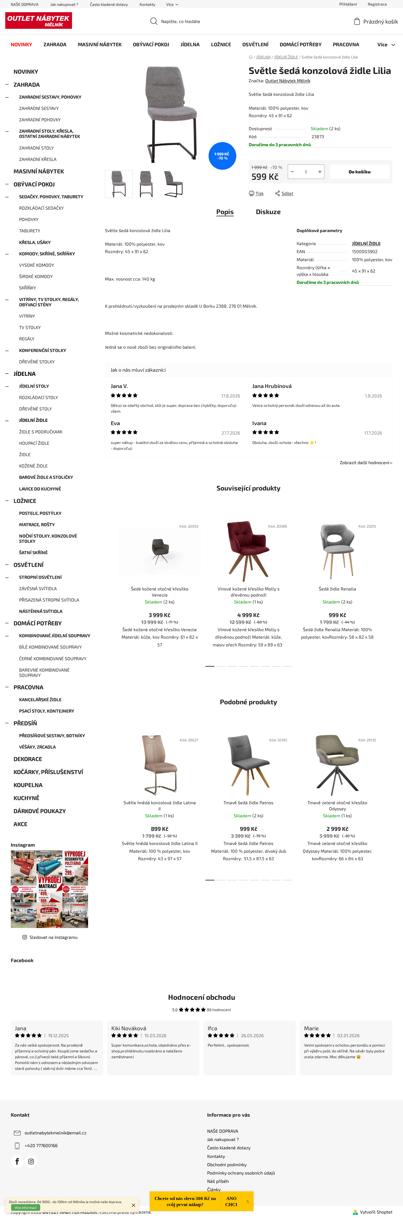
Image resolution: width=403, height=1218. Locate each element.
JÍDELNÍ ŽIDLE (33, 420)
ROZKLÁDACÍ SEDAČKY (41, 207)
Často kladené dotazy (109, 4)
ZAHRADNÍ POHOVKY (40, 119)
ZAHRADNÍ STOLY (36, 147)
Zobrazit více (202, 1087)
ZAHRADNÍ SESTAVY (39, 108)
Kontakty (147, 4)
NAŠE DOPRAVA (24, 4)
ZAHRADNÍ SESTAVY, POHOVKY (50, 96)
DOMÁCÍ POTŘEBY (38, 623)
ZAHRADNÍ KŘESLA (38, 159)
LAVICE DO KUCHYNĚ (40, 488)
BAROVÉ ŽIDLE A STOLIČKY (46, 477)
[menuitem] (21, 44)
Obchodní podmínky (227, 1164)
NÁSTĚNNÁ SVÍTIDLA (40, 611)
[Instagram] (31, 1161)
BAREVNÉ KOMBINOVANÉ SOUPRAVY (44, 672)
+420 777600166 (41, 1145)
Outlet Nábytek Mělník (287, 80)
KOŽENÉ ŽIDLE (33, 465)
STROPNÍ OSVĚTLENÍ (40, 577)
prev (109, 591)
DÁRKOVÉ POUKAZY (40, 810)
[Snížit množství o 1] (292, 172)
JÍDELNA (25, 373)
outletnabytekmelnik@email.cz (55, 1132)
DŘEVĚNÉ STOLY (35, 408)
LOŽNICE (25, 500)
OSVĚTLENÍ (28, 564)
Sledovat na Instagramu (54, 937)
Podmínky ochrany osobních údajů (241, 1172)
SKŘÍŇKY (27, 287)
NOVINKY (26, 71)
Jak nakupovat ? (64, 4)
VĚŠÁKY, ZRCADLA (37, 746)
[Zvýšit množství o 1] (320, 172)
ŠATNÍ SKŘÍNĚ (33, 552)
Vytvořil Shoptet (376, 1211)
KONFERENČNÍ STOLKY (42, 350)
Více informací (26, 1207)
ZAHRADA (27, 84)
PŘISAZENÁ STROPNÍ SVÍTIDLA (49, 599)
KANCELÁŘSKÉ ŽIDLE (40, 699)
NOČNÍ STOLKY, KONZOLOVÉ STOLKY (48, 538)
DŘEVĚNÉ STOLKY (37, 361)
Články (213, 1189)
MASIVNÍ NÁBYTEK (39, 171)
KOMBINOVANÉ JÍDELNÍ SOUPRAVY (54, 635)
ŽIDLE (24, 454)
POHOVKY (28, 219)
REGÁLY (26, 338)
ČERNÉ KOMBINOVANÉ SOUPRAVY (52, 658)
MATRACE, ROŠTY (37, 524)
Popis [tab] (225, 211)
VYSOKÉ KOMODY (36, 265)
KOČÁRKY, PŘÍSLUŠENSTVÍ (48, 771)
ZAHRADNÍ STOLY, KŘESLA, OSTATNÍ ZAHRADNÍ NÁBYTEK (49, 133)
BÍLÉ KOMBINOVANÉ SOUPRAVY (50, 646)
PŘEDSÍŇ (25, 723)
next (388, 591)
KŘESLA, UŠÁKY (35, 242)
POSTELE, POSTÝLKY (40, 513)
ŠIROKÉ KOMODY (36, 276)
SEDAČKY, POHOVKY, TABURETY (51, 196)
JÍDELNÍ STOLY (34, 386)
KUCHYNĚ (26, 797)
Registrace (377, 4)
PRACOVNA (28, 686)
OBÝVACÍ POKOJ (34, 184)
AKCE (20, 823)
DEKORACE (28, 758)
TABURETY (29, 230)
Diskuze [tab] (268, 211)
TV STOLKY (30, 327)
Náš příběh (218, 1181)
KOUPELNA (28, 784)
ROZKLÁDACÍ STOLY (38, 397)
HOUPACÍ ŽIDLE (34, 443)
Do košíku (360, 171)
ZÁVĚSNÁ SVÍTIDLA (38, 588)
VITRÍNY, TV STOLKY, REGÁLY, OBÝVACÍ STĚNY (49, 302)
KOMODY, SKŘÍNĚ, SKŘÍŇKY (47, 253)
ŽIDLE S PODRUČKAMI (40, 431)
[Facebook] (17, 1161)
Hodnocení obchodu (201, 997)
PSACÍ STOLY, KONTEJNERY (46, 710)
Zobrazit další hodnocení (364, 462)
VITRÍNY (27, 315)
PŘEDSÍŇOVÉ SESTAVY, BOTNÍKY (52, 735)
